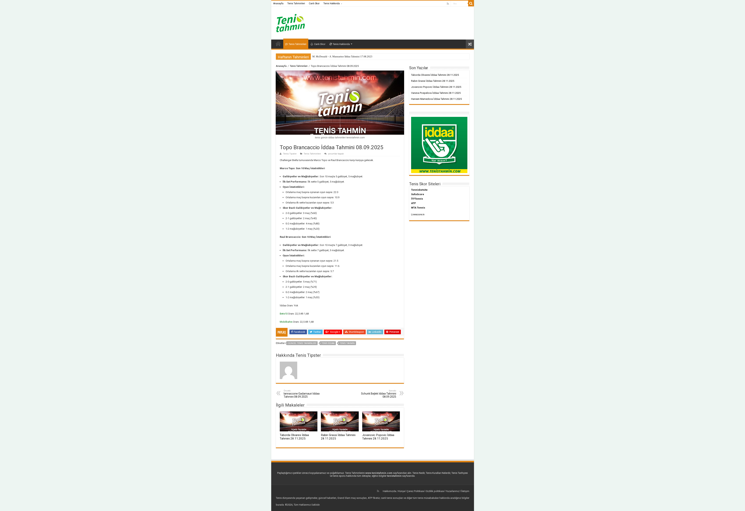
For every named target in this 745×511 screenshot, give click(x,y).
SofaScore (417, 194)
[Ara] (471, 3)
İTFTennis (417, 198)
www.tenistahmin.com (378, 472)
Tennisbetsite (419, 189)
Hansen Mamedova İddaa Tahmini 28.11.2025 (436, 98)
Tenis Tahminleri (296, 3)
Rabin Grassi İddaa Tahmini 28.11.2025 (432, 80)
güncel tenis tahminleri (302, 343)
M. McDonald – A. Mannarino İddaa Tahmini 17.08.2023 (342, 56)
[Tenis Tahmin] (293, 22)
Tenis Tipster (290, 154)
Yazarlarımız (452, 491)
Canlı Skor (314, 3)
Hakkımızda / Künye (394, 491)
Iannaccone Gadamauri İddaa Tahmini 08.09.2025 (302, 393)
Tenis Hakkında (331, 3)
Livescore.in (417, 214)
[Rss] (447, 3)
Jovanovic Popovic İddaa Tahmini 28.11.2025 (378, 436)
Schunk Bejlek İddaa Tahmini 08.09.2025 (378, 393)
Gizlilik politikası (435, 491)
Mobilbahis (286, 321)
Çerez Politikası (415, 491)
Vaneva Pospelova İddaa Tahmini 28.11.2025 (436, 92)
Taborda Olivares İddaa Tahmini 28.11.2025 (294, 436)
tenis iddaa (327, 343)
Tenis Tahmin (347, 343)
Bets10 (284, 313)
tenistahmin (394, 475)
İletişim (465, 491)
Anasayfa (278, 3)
